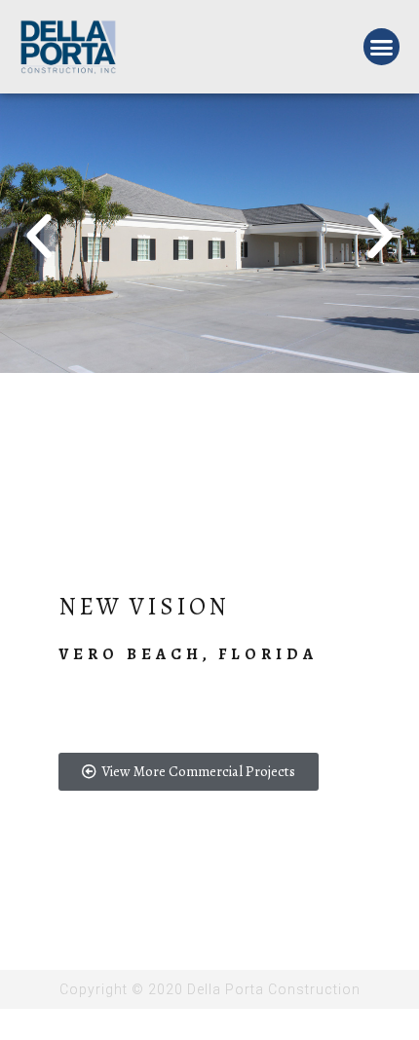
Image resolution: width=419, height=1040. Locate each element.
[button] (381, 46)
